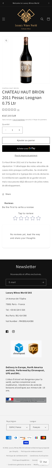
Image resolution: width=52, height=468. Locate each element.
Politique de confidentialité (16, 456)
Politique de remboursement (31, 451)
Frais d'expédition (19, 120)
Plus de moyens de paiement (26, 155)
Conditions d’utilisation (39, 456)
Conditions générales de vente (19, 465)
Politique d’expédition (21, 460)
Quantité (5, 124)
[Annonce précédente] (3, 3)
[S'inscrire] (43, 282)
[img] (9, 110)
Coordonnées (37, 460)
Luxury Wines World (16, 448)
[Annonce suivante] (49, 3)
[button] (3, 19)
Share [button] (8, 194)
